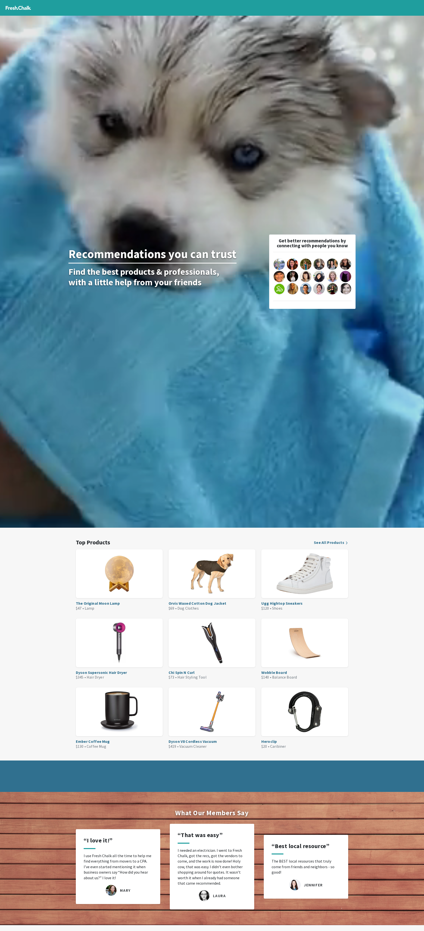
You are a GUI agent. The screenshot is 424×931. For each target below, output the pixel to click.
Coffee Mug (96, 746)
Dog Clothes (188, 608)
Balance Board (284, 677)
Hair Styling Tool (192, 677)
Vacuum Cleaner (193, 746)
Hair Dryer (95, 677)
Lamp (89, 608)
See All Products (329, 542)
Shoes (277, 608)
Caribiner (278, 746)
